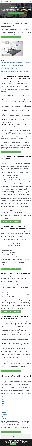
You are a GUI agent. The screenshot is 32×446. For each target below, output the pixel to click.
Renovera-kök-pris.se (6, 1)
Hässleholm (4, 414)
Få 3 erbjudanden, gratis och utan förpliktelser (16, 12)
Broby (3, 399)
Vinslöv (3, 405)
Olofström (4, 412)
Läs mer (25, 442)
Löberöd (4, 418)
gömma (12, 60)
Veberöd (4, 409)
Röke (3, 401)
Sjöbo (3, 416)
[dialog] (16, 442)
